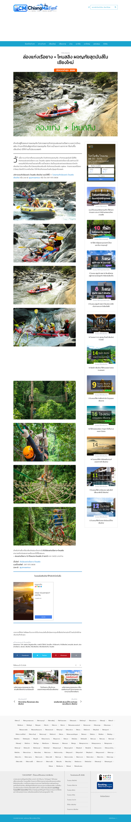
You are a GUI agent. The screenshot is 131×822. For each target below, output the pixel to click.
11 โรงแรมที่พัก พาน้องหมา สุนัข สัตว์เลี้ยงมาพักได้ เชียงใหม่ (101, 491)
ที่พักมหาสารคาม (46, 739)
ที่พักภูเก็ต (35, 739)
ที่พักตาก (62, 725)
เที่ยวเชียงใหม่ (35, 647)
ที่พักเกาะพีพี (49, 757)
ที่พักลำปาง (27, 743)
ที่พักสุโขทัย (88, 748)
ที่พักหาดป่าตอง (27, 752)
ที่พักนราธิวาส (69, 730)
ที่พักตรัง (46, 725)
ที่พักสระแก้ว (27, 748)
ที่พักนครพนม (107, 725)
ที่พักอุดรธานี (69, 752)
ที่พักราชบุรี (111, 739)
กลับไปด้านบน (112, 818)
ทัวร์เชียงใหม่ (63, 644)
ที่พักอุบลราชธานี (100, 752)
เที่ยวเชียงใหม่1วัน (44, 647)
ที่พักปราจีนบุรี (32, 734)
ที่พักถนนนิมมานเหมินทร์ (74, 725)
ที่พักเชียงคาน (59, 766)
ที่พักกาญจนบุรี (41, 721)
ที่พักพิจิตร (16, 739)
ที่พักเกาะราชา (79, 757)
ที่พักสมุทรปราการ (83, 743)
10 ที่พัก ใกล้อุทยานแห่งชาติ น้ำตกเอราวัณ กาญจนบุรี (101, 244)
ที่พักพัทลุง (109, 734)
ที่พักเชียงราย (78, 762)
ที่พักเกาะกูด (110, 752)
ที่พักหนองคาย (97, 748)
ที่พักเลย (51, 766)
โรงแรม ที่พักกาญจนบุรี (101, 239)
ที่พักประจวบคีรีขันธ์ (20, 734)
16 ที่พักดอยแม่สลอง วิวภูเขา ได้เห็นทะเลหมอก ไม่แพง (101, 430)
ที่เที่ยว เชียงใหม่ (71, 804)
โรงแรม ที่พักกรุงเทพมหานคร (101, 270)
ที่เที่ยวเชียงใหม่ (65, 53)
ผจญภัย (70, 644)
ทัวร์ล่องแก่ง (56, 644)
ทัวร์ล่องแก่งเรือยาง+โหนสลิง (30, 561)
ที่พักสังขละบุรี (36, 748)
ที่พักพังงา (92, 734)
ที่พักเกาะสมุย (110, 757)
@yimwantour (34, 177)
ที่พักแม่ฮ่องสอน (78, 766)
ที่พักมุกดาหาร (56, 739)
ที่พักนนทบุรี (59, 730)
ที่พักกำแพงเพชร (62, 721)
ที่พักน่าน (78, 730)
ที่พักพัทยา (101, 734)
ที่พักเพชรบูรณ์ (108, 762)
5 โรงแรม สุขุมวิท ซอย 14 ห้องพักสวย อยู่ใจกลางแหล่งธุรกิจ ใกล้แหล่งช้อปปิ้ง (101, 274)
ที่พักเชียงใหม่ (88, 762)
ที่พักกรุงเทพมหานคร (28, 721)
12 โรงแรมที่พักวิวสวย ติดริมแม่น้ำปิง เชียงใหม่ (101, 521)
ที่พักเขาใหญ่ (68, 762)
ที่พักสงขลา (65, 743)
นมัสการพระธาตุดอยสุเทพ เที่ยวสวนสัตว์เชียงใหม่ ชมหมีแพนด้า (24, 688)
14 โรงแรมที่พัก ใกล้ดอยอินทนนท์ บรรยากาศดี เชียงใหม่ (101, 460)
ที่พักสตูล (73, 743)
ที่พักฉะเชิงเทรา (93, 721)
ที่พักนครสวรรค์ (49, 730)
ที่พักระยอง (102, 739)
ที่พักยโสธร (74, 739)
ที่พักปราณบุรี (42, 734)
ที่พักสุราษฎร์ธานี (68, 748)
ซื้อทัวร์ (44, 644)
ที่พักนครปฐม (97, 725)
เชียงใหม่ (27, 647)
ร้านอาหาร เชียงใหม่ (72, 809)
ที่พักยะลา (66, 739)
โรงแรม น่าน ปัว (71, 800)
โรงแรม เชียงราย (72, 785)
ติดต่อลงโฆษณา (105, 796)
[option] (23, 680)
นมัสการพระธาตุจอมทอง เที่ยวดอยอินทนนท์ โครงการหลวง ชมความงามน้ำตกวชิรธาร (71, 689)
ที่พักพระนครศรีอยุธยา (72, 734)
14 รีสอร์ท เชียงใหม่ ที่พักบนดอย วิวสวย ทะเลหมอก (101, 369)
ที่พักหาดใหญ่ (37, 752)
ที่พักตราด (54, 725)
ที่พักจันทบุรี (83, 721)
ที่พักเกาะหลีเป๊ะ (29, 762)
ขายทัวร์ (39, 644)
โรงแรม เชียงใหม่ (72, 780)
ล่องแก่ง (76, 644)
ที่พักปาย (61, 734)
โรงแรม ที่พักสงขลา (101, 206)
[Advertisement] (65, 25)
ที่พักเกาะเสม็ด (49, 762)
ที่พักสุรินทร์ (79, 748)
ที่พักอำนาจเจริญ (58, 752)
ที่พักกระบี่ (17, 721)
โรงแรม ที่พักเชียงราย (101, 395)
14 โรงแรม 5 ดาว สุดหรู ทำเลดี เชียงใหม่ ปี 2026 (101, 338)
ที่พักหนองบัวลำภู (109, 748)
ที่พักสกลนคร (55, 743)
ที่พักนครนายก (86, 725)
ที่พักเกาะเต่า (40, 762)
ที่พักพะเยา (84, 734)
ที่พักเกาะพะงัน (38, 757)
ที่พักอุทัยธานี (89, 752)
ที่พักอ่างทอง (47, 752)
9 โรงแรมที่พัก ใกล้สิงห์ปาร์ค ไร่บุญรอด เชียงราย (101, 399)
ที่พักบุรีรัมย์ (96, 730)
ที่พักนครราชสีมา (23, 730)
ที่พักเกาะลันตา (90, 757)
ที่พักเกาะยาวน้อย (68, 757)
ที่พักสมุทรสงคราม (96, 743)
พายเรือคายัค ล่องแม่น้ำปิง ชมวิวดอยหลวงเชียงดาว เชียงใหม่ (65, 701)
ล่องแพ (23, 647)
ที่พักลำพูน (36, 743)
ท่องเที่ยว (49, 644)
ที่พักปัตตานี (53, 734)
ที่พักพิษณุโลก (26, 739)
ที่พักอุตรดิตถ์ (79, 752)
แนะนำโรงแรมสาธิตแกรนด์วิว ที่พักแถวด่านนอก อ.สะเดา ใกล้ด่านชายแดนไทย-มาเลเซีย (101, 212)
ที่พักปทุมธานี (105, 730)
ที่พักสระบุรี (17, 748)
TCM (21, 644)
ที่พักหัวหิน (17, 752)
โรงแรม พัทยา (71, 790)
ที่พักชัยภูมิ (29, 725)
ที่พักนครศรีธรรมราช (36, 730)
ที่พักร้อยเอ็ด (84, 739)
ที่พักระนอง (93, 739)
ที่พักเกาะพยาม (28, 757)
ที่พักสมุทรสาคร (108, 743)
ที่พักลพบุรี (18, 743)
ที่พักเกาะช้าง (18, 757)
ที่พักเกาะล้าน (100, 757)
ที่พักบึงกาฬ (87, 730)
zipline (26, 644)
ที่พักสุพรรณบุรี (57, 748)
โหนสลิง (51, 647)
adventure (16, 644)
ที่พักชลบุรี (102, 721)
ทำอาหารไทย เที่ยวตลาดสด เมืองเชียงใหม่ (28, 701)
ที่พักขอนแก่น (73, 721)
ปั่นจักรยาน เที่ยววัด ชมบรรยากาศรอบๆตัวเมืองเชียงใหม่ (47, 688)
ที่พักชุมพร (38, 725)
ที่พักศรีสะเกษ (45, 743)
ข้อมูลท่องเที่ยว (32, 644)
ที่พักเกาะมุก (58, 757)
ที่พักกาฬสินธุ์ (51, 721)
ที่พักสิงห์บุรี (46, 748)
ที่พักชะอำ (110, 721)
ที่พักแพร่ (68, 766)
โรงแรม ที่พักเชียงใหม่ (101, 334)
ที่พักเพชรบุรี (98, 762)
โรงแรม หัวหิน (71, 795)
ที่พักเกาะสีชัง (19, 762)
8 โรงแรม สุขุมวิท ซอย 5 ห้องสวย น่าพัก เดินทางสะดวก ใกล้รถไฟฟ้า (101, 305)
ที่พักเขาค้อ (59, 762)
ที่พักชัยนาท (20, 725)
